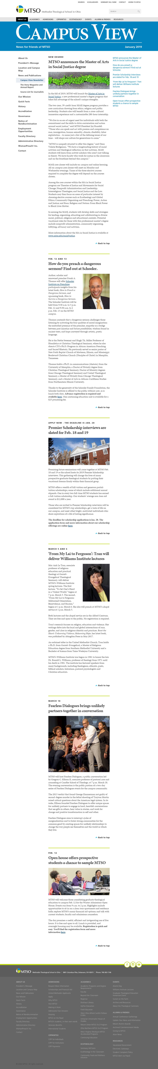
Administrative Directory (30, 141)
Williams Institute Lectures (123, 989)
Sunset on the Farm (120, 999)
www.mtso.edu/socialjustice (61, 235)
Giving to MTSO (134, 2)
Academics (35, 19)
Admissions (48, 19)
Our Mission (24, 96)
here (60, 396)
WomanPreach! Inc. (28, 146)
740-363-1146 (106, 972)
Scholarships (92, 2)
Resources (118, 19)
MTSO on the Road (55, 1018)
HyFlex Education (87, 1006)
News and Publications (29, 75)
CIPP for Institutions (56, 1043)
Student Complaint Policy (123, 1052)
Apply (50, 997)
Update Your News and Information (126, 1020)
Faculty (83, 992)
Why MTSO (52, 1000)
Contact (122, 2)
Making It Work (54, 1007)
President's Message (28, 63)
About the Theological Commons (126, 1006)
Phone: (103, 972)
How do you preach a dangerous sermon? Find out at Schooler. (127, 67)
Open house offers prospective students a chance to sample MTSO (126, 103)
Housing (51, 1014)
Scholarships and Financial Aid (60, 989)
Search (138, 11)
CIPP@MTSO (61, 19)
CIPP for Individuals (55, 1039)
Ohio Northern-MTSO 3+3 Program (94, 1028)
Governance (24, 116)
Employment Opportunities (25, 130)
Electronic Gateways (121, 1049)
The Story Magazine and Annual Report (31, 86)
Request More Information (58, 986)
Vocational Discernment (122, 1045)
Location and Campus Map (29, 69)
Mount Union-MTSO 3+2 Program (94, 1025)
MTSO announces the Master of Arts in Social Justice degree (127, 59)
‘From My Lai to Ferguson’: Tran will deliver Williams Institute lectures (127, 84)
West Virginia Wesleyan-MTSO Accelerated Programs (93, 1033)
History (22, 106)
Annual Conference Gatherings (125, 1017)
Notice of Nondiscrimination (27, 122)
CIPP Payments (54, 1046)
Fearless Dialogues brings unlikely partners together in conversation (126, 93)
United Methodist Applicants (59, 993)
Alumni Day (117, 986)
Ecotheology (75, 19)
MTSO (48, 9)
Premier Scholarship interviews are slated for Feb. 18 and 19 (126, 75)
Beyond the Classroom (89, 995)
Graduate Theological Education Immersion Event (125, 994)
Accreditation (25, 111)
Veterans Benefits (55, 1025)
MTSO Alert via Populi (121, 1056)
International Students (57, 1029)
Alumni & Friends (102, 19)
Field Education (87, 1009)
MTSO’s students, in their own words (62, 1021)
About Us (22, 19)
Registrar (84, 999)
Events (88, 19)
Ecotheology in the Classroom (92, 1052)
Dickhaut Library (87, 1002)
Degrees (81, 2)
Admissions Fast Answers (58, 1011)
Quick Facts (24, 101)
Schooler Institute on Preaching (61, 282)
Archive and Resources (122, 1002)
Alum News (117, 1034)
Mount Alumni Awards (121, 1024)
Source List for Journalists (32, 92)
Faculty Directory (26, 136)
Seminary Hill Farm (108, 2)
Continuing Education (89, 1037)
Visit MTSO (52, 1004)
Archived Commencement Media (126, 1027)
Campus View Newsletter (31, 80)
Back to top (104, 243)
